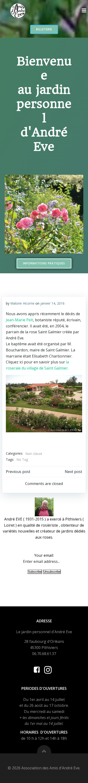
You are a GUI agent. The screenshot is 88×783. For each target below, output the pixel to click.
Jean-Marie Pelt (19, 319)
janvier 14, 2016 (52, 303)
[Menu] (84, 11)
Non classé (33, 453)
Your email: (44, 555)
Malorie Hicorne (22, 303)
